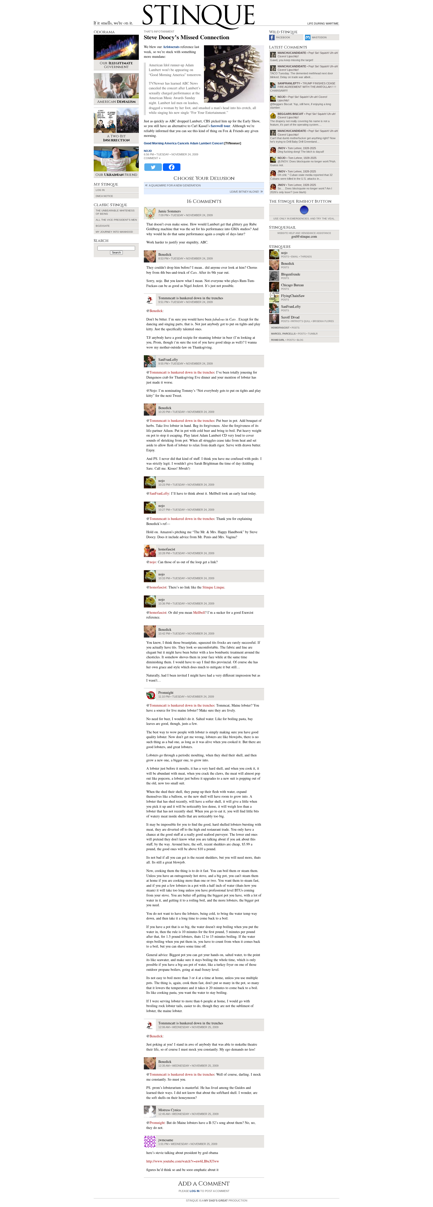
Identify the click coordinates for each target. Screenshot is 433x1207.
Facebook (283, 37)
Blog (300, 340)
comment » (152, 158)
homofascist (158, 587)
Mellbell (199, 612)
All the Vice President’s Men (116, 219)
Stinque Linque (213, 587)
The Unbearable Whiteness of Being (115, 212)
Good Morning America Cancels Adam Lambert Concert (184, 143)
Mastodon (319, 37)
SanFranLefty (159, 493)
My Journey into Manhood (114, 231)
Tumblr (313, 334)
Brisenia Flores (323, 321)
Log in (100, 190)
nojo (148, 150)
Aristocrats (171, 46)
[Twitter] (153, 167)
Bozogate (103, 225)
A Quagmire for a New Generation (175, 185)
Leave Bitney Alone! (244, 191)
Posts (285, 256)
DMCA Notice (104, 196)
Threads (306, 256)
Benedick (156, 310)
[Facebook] (171, 167)
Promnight (157, 1122)
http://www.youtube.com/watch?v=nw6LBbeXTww (182, 1161)
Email (294, 256)
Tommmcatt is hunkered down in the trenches (182, 372)
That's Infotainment (159, 31)
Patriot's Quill (300, 321)
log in (194, 1190)
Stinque (147, 6)
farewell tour (220, 125)
